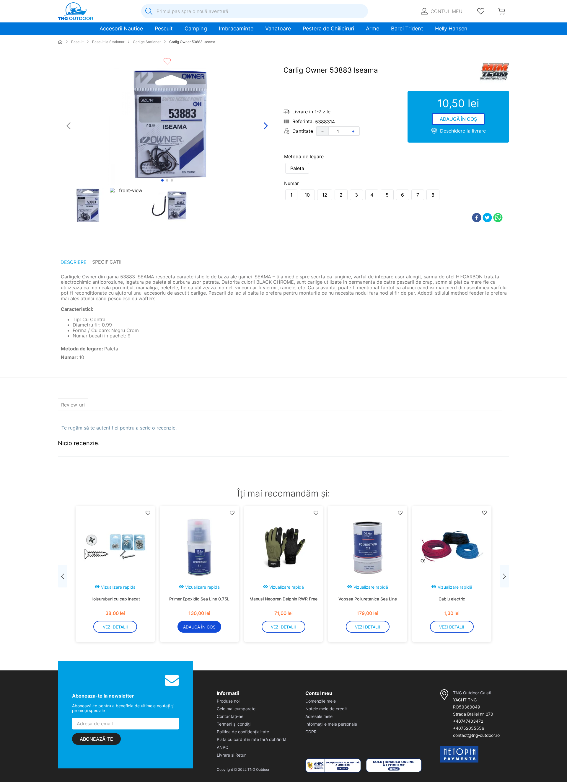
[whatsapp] (498, 218)
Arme (372, 28)
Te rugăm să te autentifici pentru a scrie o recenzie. (119, 428)
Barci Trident (407, 28)
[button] (297, 168)
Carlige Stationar (147, 42)
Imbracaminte (236, 28)
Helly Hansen (451, 28)
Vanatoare (278, 28)
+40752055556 (468, 728)
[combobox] (254, 11)
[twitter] (487, 218)
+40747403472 (468, 721)
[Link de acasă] (60, 42)
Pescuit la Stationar (108, 42)
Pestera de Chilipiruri (328, 28)
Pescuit (164, 28)
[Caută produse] (148, 11)
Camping (196, 28)
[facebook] (476, 218)
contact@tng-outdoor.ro (476, 735)
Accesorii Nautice (121, 28)
